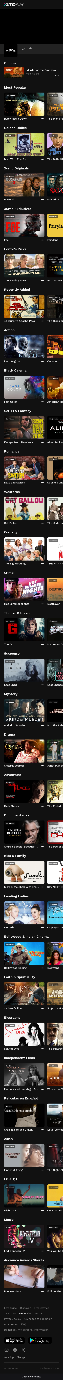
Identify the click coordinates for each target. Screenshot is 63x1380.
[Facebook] (14, 1349)
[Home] (14, 4)
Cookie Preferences (31, 1376)
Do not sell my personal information (26, 1329)
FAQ (23, 1324)
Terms (38, 1313)
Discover (25, 1308)
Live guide (10, 1308)
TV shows (10, 1313)
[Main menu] (57, 4)
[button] (31, 72)
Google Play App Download (40, 1341)
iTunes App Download (14, 1341)
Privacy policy (12, 1318)
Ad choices (11, 1324)
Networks (25, 1313)
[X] (23, 1349)
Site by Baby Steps (49, 1368)
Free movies (41, 1308)
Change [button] (21, 1357)
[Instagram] (6, 1349)
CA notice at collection (38, 1318)
